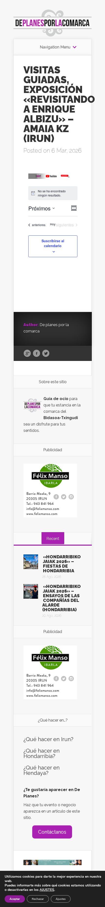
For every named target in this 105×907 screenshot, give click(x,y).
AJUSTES (47, 890)
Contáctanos (52, 832)
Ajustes (61, 899)
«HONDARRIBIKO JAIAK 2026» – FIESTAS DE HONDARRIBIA (62, 563)
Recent (52, 538)
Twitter (46, 353)
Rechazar (38, 899)
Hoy (52, 224)
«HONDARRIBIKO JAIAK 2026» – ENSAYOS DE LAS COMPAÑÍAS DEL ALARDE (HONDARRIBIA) (61, 598)
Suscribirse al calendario (53, 243)
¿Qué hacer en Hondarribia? (41, 753)
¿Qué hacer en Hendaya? (41, 770)
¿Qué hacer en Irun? (48, 739)
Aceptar (15, 899)
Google (27, 353)
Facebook (36, 353)
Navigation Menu (55, 47)
